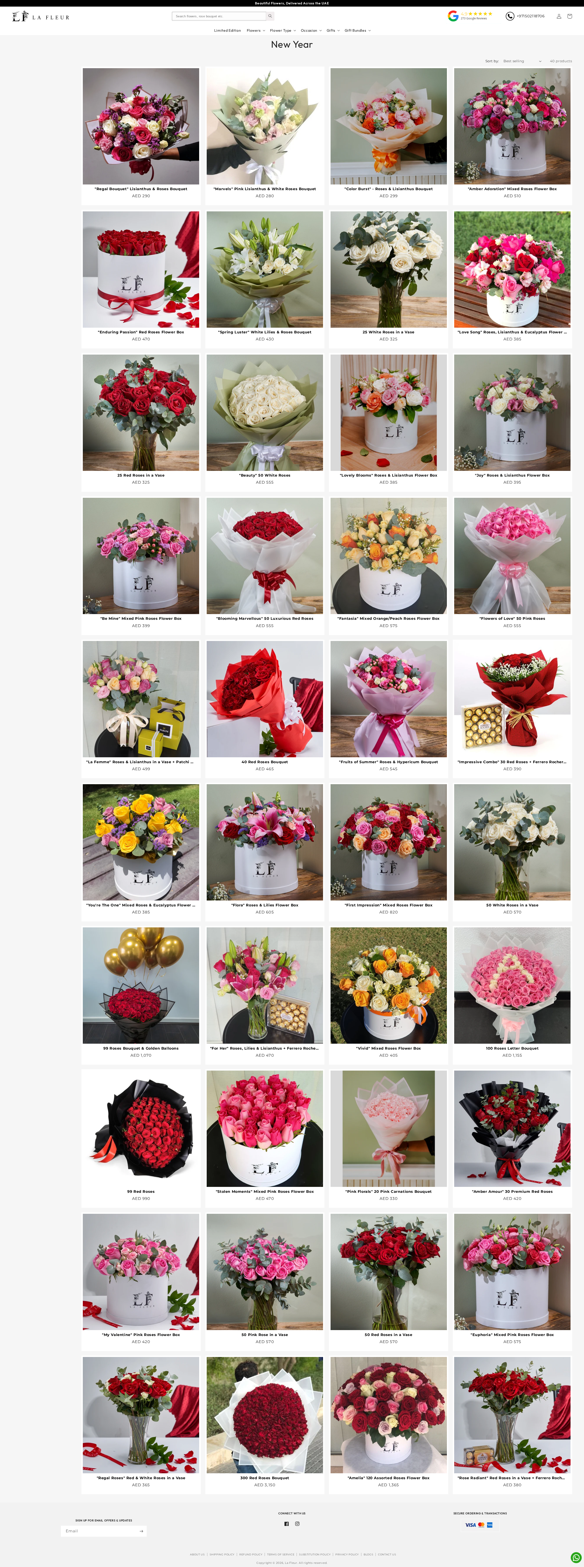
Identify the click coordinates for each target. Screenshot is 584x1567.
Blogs (368, 1554)
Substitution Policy (315, 1554)
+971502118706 (531, 16)
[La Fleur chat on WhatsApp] (576, 1562)
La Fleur (291, 1562)
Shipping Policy (222, 1554)
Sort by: (492, 61)
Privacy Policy (347, 1554)
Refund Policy (250, 1554)
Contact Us (387, 1554)
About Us (197, 1554)
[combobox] (219, 16)
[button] (569, 16)
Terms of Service (280, 1554)
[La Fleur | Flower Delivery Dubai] (453, 21)
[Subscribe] (141, 1531)
